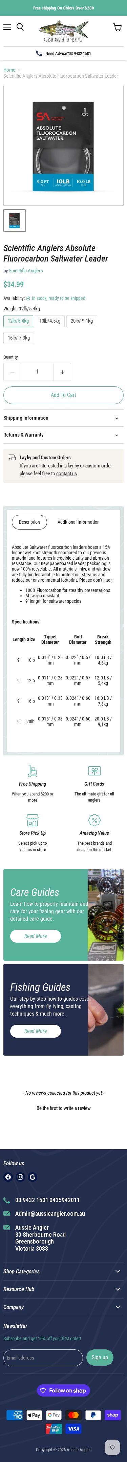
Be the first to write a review (64, 1108)
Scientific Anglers (26, 271)
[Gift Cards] (94, 784)
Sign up (100, 1357)
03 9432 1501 (80, 53)
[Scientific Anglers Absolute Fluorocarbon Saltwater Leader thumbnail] (14, 220)
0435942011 (64, 1200)
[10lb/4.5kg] (50, 329)
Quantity (10, 357)
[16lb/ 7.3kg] (19, 346)
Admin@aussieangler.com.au (50, 1213)
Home (9, 70)
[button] (63, 1107)
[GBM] (32, 1177)
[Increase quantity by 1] (62, 372)
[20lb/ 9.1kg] (82, 329)
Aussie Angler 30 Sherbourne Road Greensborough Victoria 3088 (40, 1238)
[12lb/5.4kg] (19, 329)
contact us (66, 473)
